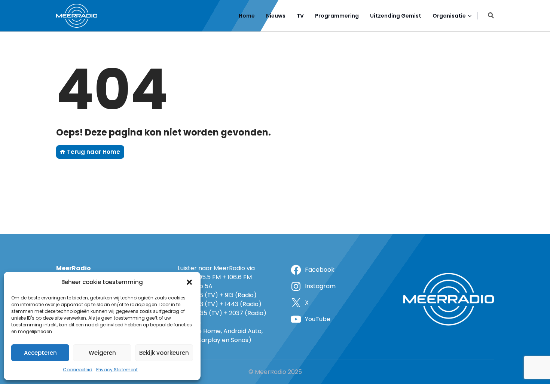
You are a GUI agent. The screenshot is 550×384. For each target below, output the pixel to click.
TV (300, 15)
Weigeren (102, 353)
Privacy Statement (117, 369)
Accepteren (40, 353)
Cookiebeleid (77, 369)
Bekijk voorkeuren (164, 353)
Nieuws (275, 15)
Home (247, 15)
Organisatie (449, 15)
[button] (189, 282)
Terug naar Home (92, 152)
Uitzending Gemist (395, 15)
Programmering (337, 15)
